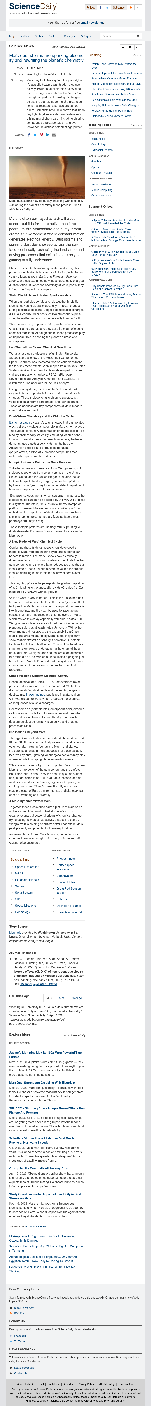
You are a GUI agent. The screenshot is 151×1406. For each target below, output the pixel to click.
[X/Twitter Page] (107, 7)
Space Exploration (27, 867)
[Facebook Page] (100, 7)
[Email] (54, 135)
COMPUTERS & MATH (100, 178)
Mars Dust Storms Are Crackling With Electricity (42, 1082)
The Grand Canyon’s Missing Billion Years (115, 89)
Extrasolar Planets (27, 880)
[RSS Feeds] (131, 7)
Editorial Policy (106, 1384)
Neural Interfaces (101, 184)
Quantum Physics (101, 172)
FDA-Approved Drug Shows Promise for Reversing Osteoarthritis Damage (42, 1238)
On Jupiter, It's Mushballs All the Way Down (39, 1168)
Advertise (68, 1384)
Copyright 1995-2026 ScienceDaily (32, 1389)
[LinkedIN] (47, 135)
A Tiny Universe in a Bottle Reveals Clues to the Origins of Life (115, 261)
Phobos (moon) (67, 858)
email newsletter (92, 22)
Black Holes (98, 138)
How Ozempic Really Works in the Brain (114, 100)
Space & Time (20, 859)
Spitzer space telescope (65, 867)
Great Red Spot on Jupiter (69, 890)
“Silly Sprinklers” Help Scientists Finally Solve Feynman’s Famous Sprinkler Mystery (113, 271)
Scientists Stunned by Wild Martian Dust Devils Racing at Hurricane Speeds (42, 1140)
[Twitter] (35, 135)
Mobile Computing (102, 190)
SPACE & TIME (96, 133)
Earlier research (19, 422)
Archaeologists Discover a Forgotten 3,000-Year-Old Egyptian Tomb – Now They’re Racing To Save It (43, 1258)
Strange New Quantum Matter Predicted (114, 78)
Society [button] (68, 36)
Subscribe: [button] (119, 7)
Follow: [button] (91, 7)
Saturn (19, 886)
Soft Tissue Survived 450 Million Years (113, 94)
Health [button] (23, 36)
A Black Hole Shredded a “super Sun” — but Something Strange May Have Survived (116, 238)
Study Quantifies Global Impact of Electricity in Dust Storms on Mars (45, 1196)
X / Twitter (20, 1341)
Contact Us (20, 1373)
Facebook (20, 1336)
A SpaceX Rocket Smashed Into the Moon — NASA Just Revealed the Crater (115, 222)
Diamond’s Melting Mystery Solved (111, 116)
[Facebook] (29, 135)
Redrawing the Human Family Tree (111, 110)
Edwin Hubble (66, 882)
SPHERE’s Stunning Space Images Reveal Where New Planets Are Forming (47, 1110)
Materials (15, 932)
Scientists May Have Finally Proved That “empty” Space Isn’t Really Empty (114, 230)
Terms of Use (126, 1384)
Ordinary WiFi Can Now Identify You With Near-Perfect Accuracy (115, 253)
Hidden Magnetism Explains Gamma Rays (116, 83)
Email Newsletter (24, 1307)
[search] (138, 36)
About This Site (26, 1384)
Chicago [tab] (76, 998)
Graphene (97, 161)
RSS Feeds (20, 1313)
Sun (17, 899)
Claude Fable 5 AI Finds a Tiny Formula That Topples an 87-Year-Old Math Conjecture (114, 305)
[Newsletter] (138, 7)
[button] (123, 47)
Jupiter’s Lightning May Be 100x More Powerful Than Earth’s (46, 1054)
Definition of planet (69, 905)
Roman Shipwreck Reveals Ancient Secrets (116, 73)
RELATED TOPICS (20, 850)
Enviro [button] (53, 36)
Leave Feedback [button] (24, 1367)
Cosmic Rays (99, 144)
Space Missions (25, 905)
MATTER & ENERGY (99, 155)
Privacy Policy (86, 1384)
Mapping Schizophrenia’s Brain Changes (115, 105)
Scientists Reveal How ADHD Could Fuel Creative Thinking (42, 1269)
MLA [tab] (49, 998)
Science (62, 899)
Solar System (24, 892)
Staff (41, 1384)
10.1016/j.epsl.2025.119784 (38, 984)
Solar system (65, 875)
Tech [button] (38, 36)
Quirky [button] (85, 36)
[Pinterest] (41, 135)
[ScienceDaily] (33, 6)
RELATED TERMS (61, 850)
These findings (35, 694)
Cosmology (22, 912)
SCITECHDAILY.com (35, 1226)
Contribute (54, 1384)
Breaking (95, 55)
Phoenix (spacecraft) (70, 912)
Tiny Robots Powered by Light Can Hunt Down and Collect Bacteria (114, 287)
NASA (19, 873)
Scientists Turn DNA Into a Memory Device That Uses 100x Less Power (116, 296)
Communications (101, 195)
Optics (95, 167)
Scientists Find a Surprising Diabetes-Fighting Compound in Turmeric (47, 1248)
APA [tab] (62, 998)
